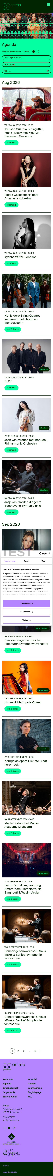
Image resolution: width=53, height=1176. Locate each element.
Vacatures (8, 1079)
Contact (32, 1083)
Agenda (7, 1083)
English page (35, 1092)
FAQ (30, 1096)
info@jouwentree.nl (11, 1120)
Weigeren (26, 620)
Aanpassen (25, 612)
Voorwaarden (35, 1087)
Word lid (32, 1079)
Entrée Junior (10, 1096)
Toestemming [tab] (9, 561)
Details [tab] (27, 561)
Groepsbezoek (10, 1087)
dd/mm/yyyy (9, 64)
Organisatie (9, 1092)
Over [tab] (43, 561)
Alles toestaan (26, 603)
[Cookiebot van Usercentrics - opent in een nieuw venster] (39, 554)
